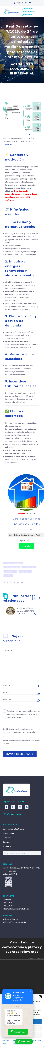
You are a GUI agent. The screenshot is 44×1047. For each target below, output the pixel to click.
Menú (40, 12)
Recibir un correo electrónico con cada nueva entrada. (21, 742)
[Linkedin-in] (13, 807)
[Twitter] (8, 582)
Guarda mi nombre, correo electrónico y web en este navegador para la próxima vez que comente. (23, 714)
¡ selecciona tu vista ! (35, 958)
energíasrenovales (12, 567)
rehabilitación (10, 571)
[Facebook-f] (6, 807)
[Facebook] (4, 582)
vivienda (8, 575)
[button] (40, 997)
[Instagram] (26, 807)
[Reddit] (22, 582)
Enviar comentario (19, 754)
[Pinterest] (11, 582)
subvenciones (25, 571)
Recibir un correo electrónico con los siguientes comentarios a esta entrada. (19, 730)
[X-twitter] (20, 807)
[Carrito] (29, 2)
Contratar (26, 546)
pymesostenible (29, 567)
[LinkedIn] (18, 582)
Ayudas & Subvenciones (12, 138)
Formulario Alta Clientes (14, 853)
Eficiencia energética (21, 141)
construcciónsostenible (13, 563)
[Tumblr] (15, 582)
